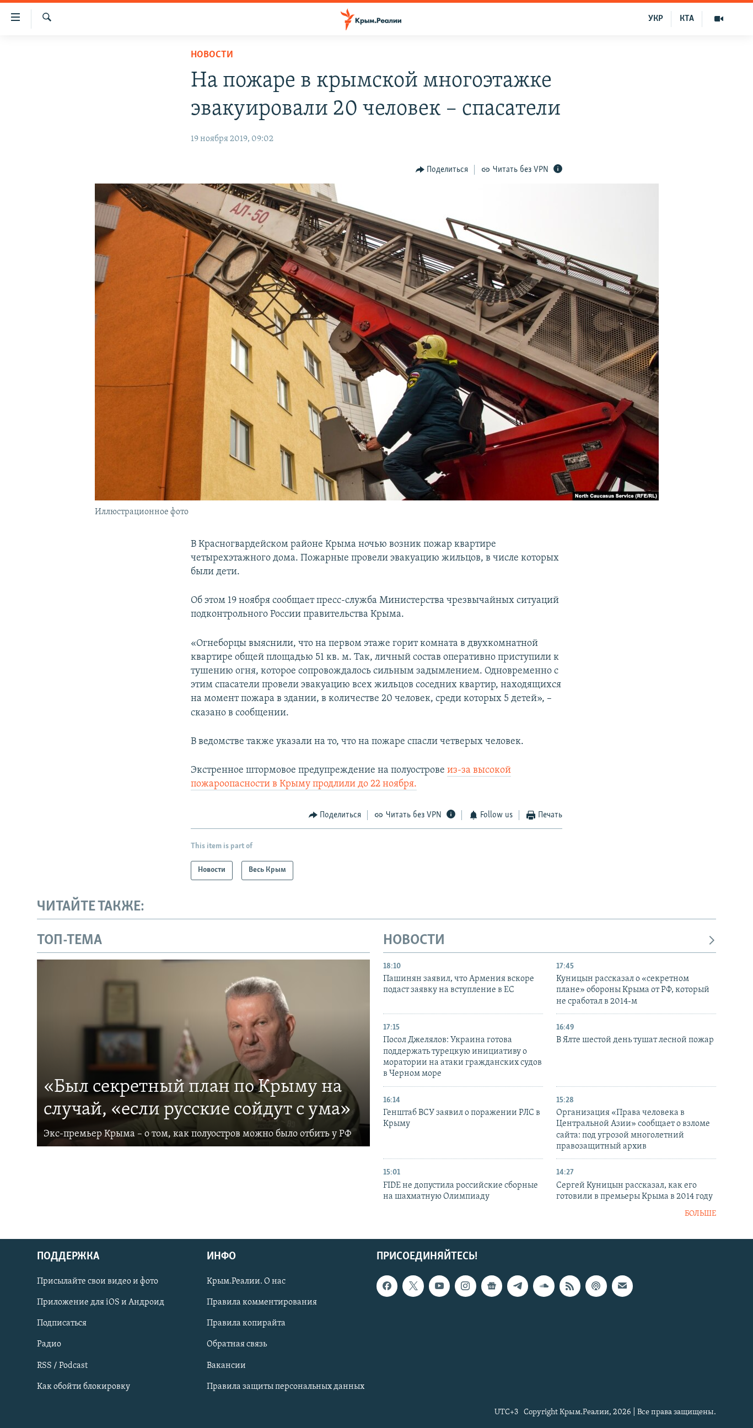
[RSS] (570, 1285)
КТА (687, 18)
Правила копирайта (246, 1323)
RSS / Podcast (62, 1365)
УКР (655, 18)
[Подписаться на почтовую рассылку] (622, 1285)
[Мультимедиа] (718, 18)
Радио (49, 1344)
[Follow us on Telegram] (517, 1285)
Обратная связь (237, 1344)
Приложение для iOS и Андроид (100, 1302)
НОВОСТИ (414, 940)
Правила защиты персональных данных (285, 1386)
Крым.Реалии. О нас (246, 1281)
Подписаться (62, 1323)
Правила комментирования (262, 1302)
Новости (212, 55)
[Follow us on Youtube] (439, 1285)
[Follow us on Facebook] (386, 1285)
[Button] (442, 170)
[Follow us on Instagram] (465, 1285)
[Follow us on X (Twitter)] (412, 1285)
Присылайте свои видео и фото (97, 1281)
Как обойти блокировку (83, 1386)
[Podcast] (595, 1285)
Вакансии (226, 1365)
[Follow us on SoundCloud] (543, 1285)
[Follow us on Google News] (491, 1285)
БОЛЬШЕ (700, 1214)
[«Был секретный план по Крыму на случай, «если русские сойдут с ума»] (203, 1053)
